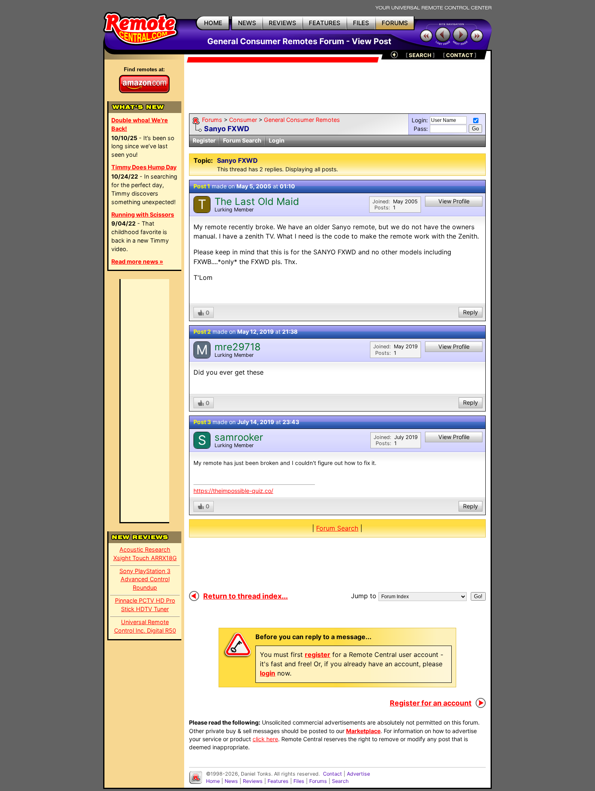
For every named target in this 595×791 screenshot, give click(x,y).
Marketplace (363, 730)
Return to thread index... (245, 596)
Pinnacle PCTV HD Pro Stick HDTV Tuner (145, 604)
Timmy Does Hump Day (143, 167)
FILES (361, 23)
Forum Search (242, 140)
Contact (332, 774)
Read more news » (137, 261)
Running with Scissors (142, 214)
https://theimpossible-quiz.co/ (233, 490)
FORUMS (395, 23)
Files (298, 781)
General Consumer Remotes (302, 119)
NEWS (247, 23)
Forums (212, 119)
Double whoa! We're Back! (139, 124)
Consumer (243, 119)
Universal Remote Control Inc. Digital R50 (145, 626)
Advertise (358, 774)
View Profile (454, 201)
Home (213, 781)
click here (265, 739)
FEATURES (324, 23)
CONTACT (459, 55)
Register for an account (431, 703)
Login (277, 140)
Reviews (253, 781)
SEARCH (420, 55)
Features (278, 781)
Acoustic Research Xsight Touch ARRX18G (145, 553)
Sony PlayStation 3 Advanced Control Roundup (144, 579)
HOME (213, 23)
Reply (470, 312)
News (231, 781)
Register (204, 140)
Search (340, 781)
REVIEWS (282, 23)
